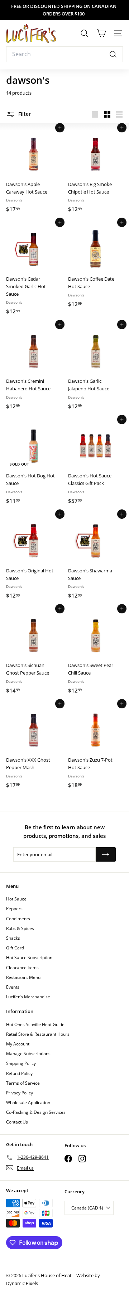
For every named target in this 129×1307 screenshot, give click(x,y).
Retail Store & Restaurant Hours (38, 1034)
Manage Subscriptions (28, 1053)
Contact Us (17, 1122)
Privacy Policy (19, 1093)
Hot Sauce (16, 899)
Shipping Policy (21, 1063)
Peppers (14, 909)
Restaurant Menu (23, 977)
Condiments (18, 919)
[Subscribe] (106, 854)
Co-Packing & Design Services (36, 1112)
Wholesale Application (28, 1102)
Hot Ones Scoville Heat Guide (35, 1024)
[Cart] (101, 33)
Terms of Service (23, 1083)
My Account (17, 1044)
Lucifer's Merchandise (28, 997)
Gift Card (15, 948)
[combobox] (64, 54)
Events (12, 987)
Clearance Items (22, 968)
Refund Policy (19, 1073)
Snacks (13, 938)
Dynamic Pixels (22, 1283)
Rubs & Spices (20, 928)
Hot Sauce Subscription (29, 957)
